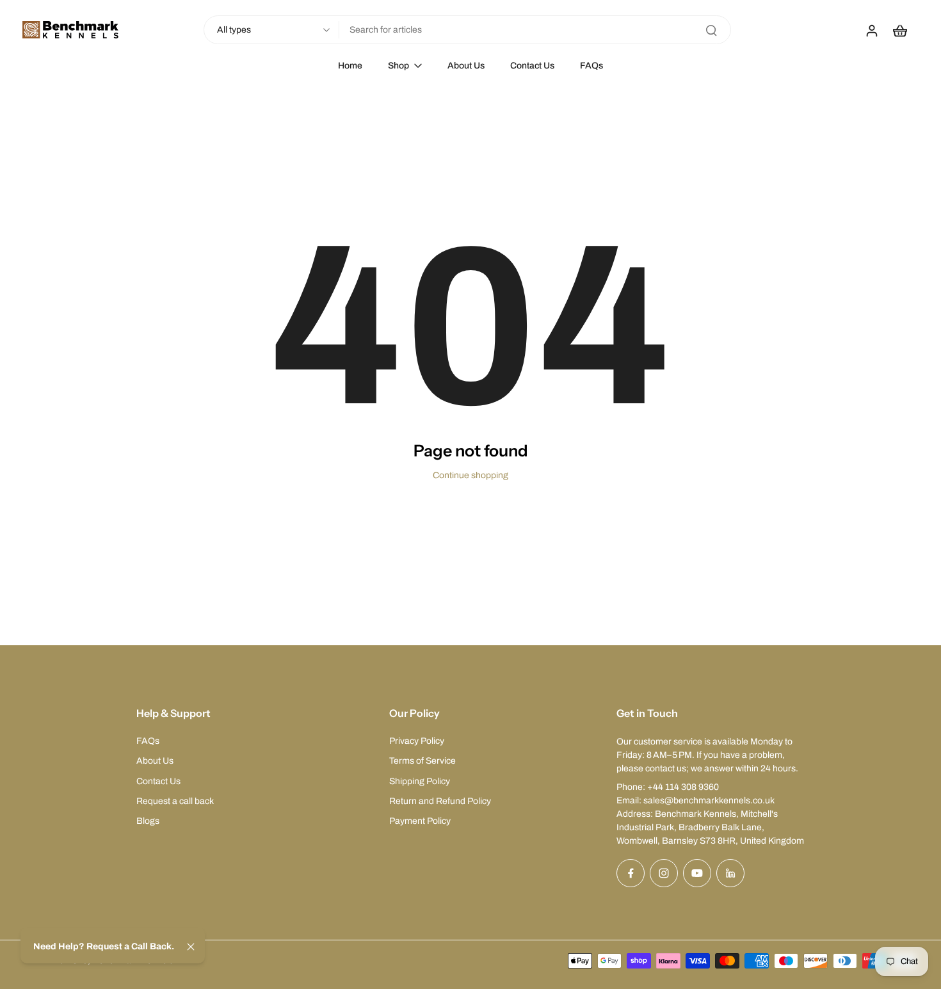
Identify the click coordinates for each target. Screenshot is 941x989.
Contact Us (158, 781)
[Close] (191, 947)
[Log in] (871, 30)
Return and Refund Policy (440, 801)
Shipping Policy (419, 781)
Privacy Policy (416, 741)
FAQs (147, 741)
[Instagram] (664, 873)
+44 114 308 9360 (683, 787)
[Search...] (711, 30)
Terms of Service (422, 761)
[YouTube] (697, 873)
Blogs (147, 821)
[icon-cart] (899, 30)
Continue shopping (470, 475)
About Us (154, 761)
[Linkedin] (730, 873)
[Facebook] (630, 873)
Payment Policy (420, 821)
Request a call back (175, 801)
